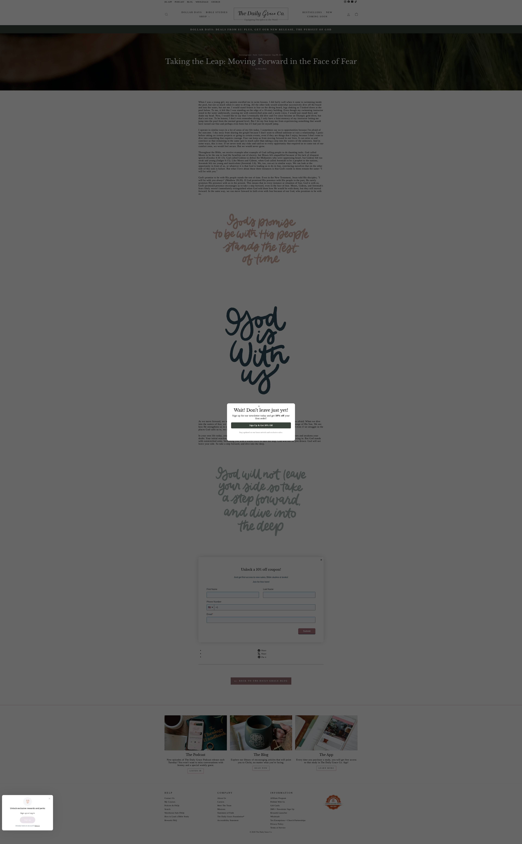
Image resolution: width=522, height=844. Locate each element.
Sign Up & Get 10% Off (261, 425)
